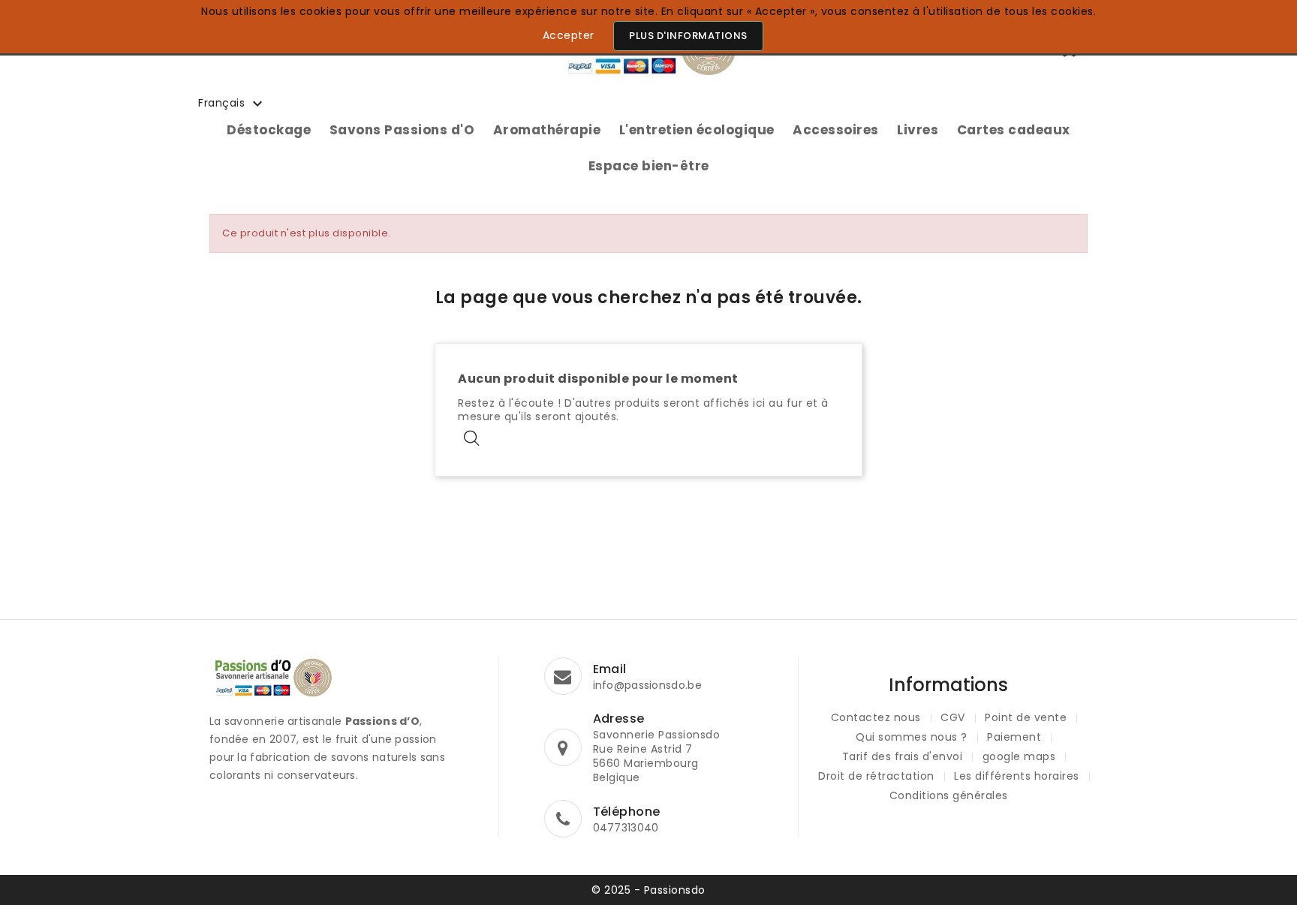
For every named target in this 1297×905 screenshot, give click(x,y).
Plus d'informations (688, 36)
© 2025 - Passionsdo (648, 889)
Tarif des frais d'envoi (902, 756)
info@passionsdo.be (647, 685)
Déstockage (269, 130)
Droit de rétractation (876, 775)
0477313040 (626, 827)
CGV (952, 717)
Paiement (1014, 736)
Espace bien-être (648, 166)
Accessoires (836, 130)
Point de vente (1026, 717)
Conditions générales (948, 795)
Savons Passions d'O (402, 130)
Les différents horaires (1016, 775)
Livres (917, 130)
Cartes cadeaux (1013, 130)
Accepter (568, 35)
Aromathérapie (547, 130)
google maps (1019, 756)
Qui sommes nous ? (911, 736)
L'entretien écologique (697, 130)
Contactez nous (876, 717)
